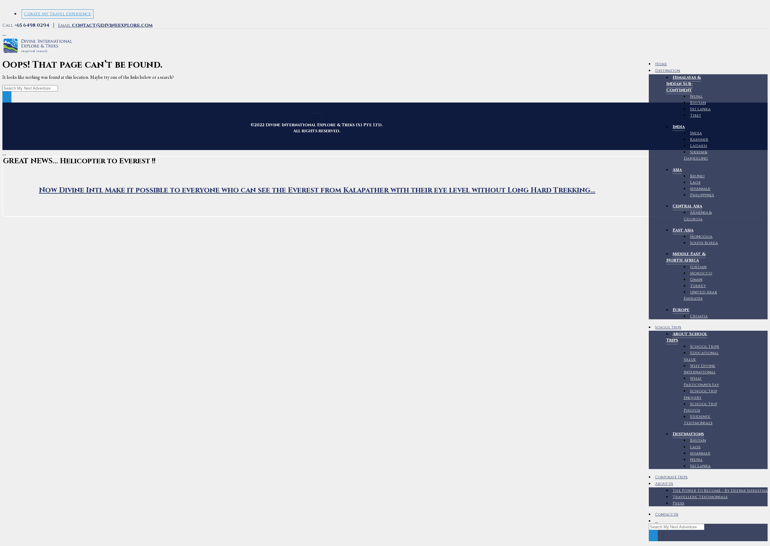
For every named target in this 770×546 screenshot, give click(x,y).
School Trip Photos (700, 407)
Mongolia (701, 236)
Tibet (695, 115)
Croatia (699, 316)
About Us (664, 483)
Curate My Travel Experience (57, 14)
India (696, 133)
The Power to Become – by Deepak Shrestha (720, 490)
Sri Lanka (700, 109)
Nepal (696, 96)
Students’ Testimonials (698, 420)
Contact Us (666, 514)
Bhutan (698, 103)
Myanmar (700, 453)
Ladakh (698, 146)
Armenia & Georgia (698, 216)
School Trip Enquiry (700, 394)
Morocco (701, 273)
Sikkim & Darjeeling (696, 155)
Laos (695, 447)
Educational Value (701, 356)
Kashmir (699, 139)
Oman (696, 279)
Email (105, 25)
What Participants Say (701, 382)
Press (678, 503)
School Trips (668, 327)
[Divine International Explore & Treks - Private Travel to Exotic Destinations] (37, 53)
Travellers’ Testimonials (700, 497)
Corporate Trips (671, 477)
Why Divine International (700, 369)
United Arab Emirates (700, 295)
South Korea (704, 243)
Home (661, 64)
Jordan (698, 267)
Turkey (698, 286)
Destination (667, 70)
